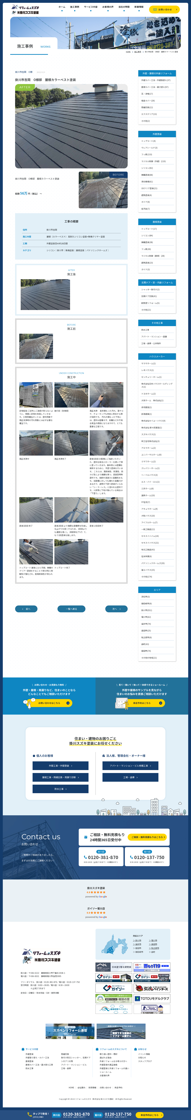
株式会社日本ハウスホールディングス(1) (157, 385)
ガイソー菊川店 (96, 908)
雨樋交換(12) (147, 107)
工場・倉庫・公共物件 (151, 343)
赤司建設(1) (146, 407)
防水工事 (145, 329)
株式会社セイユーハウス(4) (153, 420)
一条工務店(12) (148, 529)
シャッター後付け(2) (150, 289)
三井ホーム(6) (147, 488)
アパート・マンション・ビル (74, 1064)
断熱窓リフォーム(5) (150, 303)
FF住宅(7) (145, 502)
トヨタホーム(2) (148, 393)
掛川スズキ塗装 (96, 888)
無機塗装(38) (147, 242)
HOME (128, 51)
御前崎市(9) (146, 603)
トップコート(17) (149, 228)
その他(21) (146, 309)
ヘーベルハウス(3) (149, 474)
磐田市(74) (146, 650)
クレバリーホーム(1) (150, 468)
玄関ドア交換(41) (149, 296)
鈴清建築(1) (146, 414)
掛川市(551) (146, 610)
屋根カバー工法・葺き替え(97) (154, 87)
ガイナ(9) (145, 201)
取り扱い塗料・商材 (108, 1054)
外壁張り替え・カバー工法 (37, 1057)
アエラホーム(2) (148, 447)
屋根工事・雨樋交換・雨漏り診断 (59, 777)
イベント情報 (144, 1054)
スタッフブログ (145, 1061)
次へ (114, 609)
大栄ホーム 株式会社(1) (152, 400)
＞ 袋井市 (137, 944)
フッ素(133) (146, 154)
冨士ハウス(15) (148, 569)
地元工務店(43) (148, 549)
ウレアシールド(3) (149, 147)
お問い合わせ (165, 9)
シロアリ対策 (67, 1061)
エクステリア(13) (149, 114)
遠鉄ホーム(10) (148, 495)
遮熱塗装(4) (146, 195)
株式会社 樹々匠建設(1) (151, 427)
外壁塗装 (29, 1054)
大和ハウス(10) (148, 515)
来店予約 (118, 1087)
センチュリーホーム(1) (151, 377)
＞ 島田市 (153, 944)
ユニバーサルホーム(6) (151, 454)
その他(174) (146, 576)
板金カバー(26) (148, 100)
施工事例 (74, 7)
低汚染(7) (145, 208)
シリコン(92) (147, 168)
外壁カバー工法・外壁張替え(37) (155, 80)
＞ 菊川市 (153, 940)
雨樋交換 (65, 1054)
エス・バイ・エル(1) (150, 481)
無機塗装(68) (147, 174)
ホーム (62, 7)
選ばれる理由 (105, 1057)
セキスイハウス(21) (150, 542)
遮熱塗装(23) (147, 262)
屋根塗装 (29, 1061)
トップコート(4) (148, 141)
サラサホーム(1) (148, 363)
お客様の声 (108, 7)
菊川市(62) (146, 617)
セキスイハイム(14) (150, 536)
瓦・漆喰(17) (147, 93)
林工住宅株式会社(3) (150, 441)
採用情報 (92, 1087)
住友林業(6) (146, 556)
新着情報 (139, 7)
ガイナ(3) (145, 269)
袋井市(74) (146, 623)
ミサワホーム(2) (148, 461)
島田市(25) (146, 630)
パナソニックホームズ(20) (153, 563)
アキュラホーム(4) (149, 508)
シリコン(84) (147, 235)
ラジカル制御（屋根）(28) (153, 255)
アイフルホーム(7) (149, 522)
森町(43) (145, 644)
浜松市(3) (145, 596)
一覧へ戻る (71, 609)
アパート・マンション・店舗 (154, 336)
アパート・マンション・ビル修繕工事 (129, 765)
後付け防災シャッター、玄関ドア (75, 1057)
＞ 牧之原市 (154, 948)
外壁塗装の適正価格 (108, 1064)
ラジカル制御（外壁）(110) (153, 161)
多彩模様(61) (147, 181)
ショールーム (105, 1072)
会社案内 (81, 1087)
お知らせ (142, 1057)
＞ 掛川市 (137, 940)
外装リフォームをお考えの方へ (113, 1061)
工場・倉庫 (129, 777)
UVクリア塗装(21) (149, 188)
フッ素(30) (146, 249)
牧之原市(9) (146, 637)
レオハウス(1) (147, 370)
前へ (28, 609)
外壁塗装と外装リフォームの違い (114, 1068)
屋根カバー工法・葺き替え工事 (39, 1064)
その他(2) (145, 120)
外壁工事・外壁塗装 (59, 765)
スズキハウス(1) (148, 434)
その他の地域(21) (149, 657)
